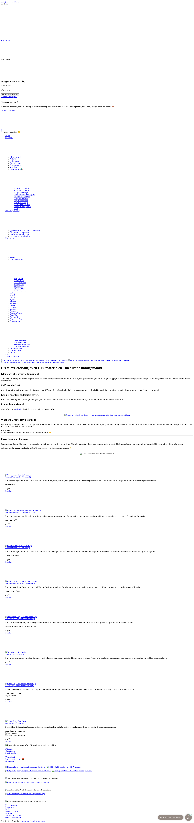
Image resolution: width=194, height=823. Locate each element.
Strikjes (12, 257)
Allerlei (12, 352)
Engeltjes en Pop (16, 319)
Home (7, 136)
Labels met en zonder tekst (19, 234)
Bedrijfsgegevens (11, 811)
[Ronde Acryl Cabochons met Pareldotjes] (99, 674)
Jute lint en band (20, 283)
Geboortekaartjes (11, 761)
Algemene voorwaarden (13, 815)
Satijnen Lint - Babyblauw (14, 723)
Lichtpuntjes (14, 161)
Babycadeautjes (15, 165)
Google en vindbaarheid (13, 817)
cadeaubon (19, 409)
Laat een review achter (13, 759)
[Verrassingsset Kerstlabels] (99, 642)
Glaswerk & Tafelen (21, 191)
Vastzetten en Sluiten (21, 346)
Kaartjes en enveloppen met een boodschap (25, 230)
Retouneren (9, 807)
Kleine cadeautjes (16, 157)
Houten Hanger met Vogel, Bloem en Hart (20, 583)
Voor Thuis (14, 167)
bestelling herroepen (38, 821)
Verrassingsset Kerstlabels (14, 654)
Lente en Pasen (15, 350)
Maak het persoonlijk (12, 211)
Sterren (12, 299)
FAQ (7, 809)
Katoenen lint (19, 281)
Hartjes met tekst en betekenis (20, 236)
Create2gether (10, 751)
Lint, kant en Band (16, 259)
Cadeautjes (9, 138)
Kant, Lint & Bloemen (22, 205)
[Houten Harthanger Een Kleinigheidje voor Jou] (99, 500)
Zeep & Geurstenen (21, 199)
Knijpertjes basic (20, 342)
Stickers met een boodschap (20, 232)
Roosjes (12, 311)
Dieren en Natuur (16, 348)
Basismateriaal (15, 321)
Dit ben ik (8, 749)
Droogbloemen (15, 315)
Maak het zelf (10, 238)
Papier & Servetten (21, 201)
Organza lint (18, 287)
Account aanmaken (8, 110)
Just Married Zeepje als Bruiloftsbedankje (20, 619)
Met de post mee (11, 805)
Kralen (12, 305)
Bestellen (8, 491)
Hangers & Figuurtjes (22, 197)
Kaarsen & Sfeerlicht (21, 189)
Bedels (12, 293)
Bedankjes (13, 159)
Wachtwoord (5, 90)
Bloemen (13, 303)
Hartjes (12, 297)
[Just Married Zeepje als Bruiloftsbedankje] (99, 607)
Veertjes (12, 309)
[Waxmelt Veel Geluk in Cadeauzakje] (99, 465)
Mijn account (5, 40)
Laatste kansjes (10, 753)
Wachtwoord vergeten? (9, 97)
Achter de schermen (12, 357)
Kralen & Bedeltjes (21, 203)
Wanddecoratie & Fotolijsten (24, 195)
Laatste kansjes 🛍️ (16, 169)
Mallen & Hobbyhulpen (22, 207)
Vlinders (13, 301)
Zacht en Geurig (15, 317)
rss (28, 821)
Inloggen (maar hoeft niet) (10, 94)
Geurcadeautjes (15, 163)
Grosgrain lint (19, 285)
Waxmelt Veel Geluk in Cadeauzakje (18, 477)
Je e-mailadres (6, 86)
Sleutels (12, 295)
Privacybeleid (10, 813)
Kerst (16, 209)
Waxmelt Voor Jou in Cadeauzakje (17, 548)
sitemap (23, 821)
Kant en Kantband (20, 291)
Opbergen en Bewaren (22, 344)
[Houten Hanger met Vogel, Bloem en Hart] (99, 571)
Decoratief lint (19, 289)
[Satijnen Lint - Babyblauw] (99, 711)
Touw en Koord (20, 340)
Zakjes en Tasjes (16, 313)
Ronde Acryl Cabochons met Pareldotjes (19, 686)
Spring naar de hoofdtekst (10, 2)
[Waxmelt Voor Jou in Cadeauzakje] (99, 536)
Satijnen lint (18, 279)
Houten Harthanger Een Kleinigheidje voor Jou (22, 512)
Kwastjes (13, 307)
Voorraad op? (10, 757)
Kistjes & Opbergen (21, 193)
